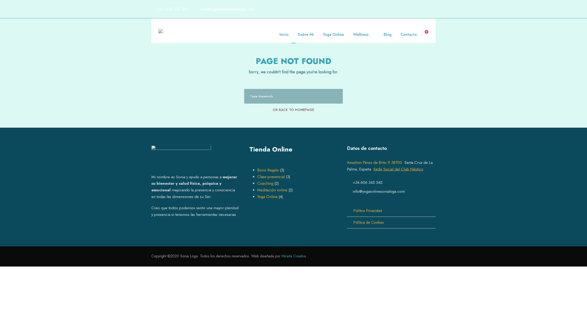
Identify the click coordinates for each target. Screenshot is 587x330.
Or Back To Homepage (293, 109)
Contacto (409, 34)
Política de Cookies (368, 222)
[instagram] (434, 9)
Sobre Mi (306, 34)
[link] (375, 162)
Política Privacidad (367, 210)
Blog (387, 34)
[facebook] (416, 9)
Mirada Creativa (294, 256)
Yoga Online (333, 34)
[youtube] (425, 9)
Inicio (284, 34)
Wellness (360, 34)
